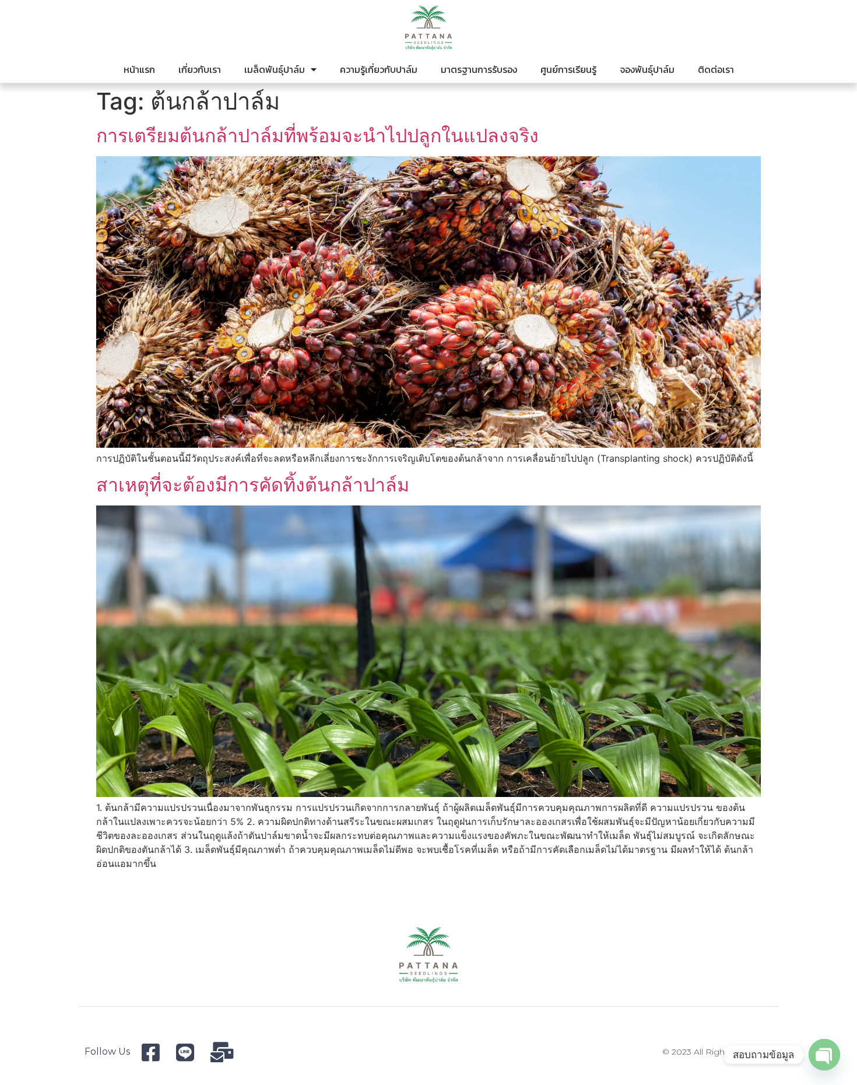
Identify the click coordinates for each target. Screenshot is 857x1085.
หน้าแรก (139, 69)
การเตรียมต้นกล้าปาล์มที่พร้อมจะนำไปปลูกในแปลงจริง (317, 135)
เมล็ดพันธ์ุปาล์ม (274, 69)
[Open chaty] (824, 1054)
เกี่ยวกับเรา (199, 69)
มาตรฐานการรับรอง (479, 69)
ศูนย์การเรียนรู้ (568, 69)
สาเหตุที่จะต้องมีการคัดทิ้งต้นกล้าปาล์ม (252, 484)
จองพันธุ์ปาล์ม (647, 69)
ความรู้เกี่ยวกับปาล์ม (378, 69)
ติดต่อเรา (716, 69)
